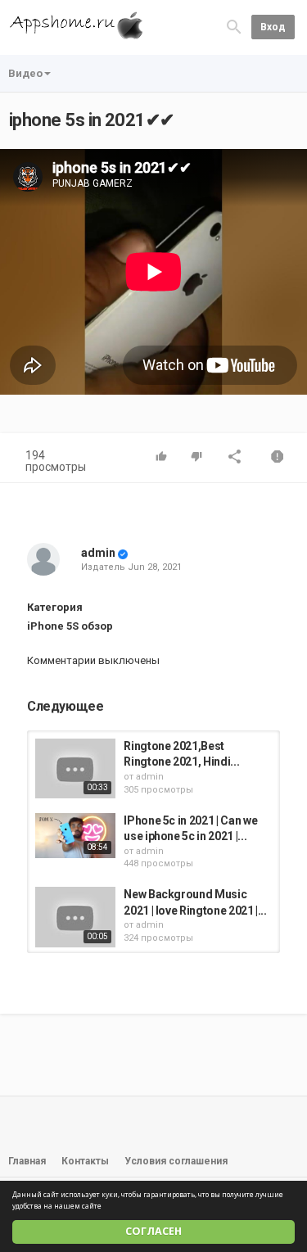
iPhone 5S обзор (70, 626)
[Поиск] (234, 26)
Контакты (85, 1161)
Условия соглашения (176, 1161)
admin (98, 552)
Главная (27, 1161)
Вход (273, 27)
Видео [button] (25, 73)
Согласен (153, 1231)
